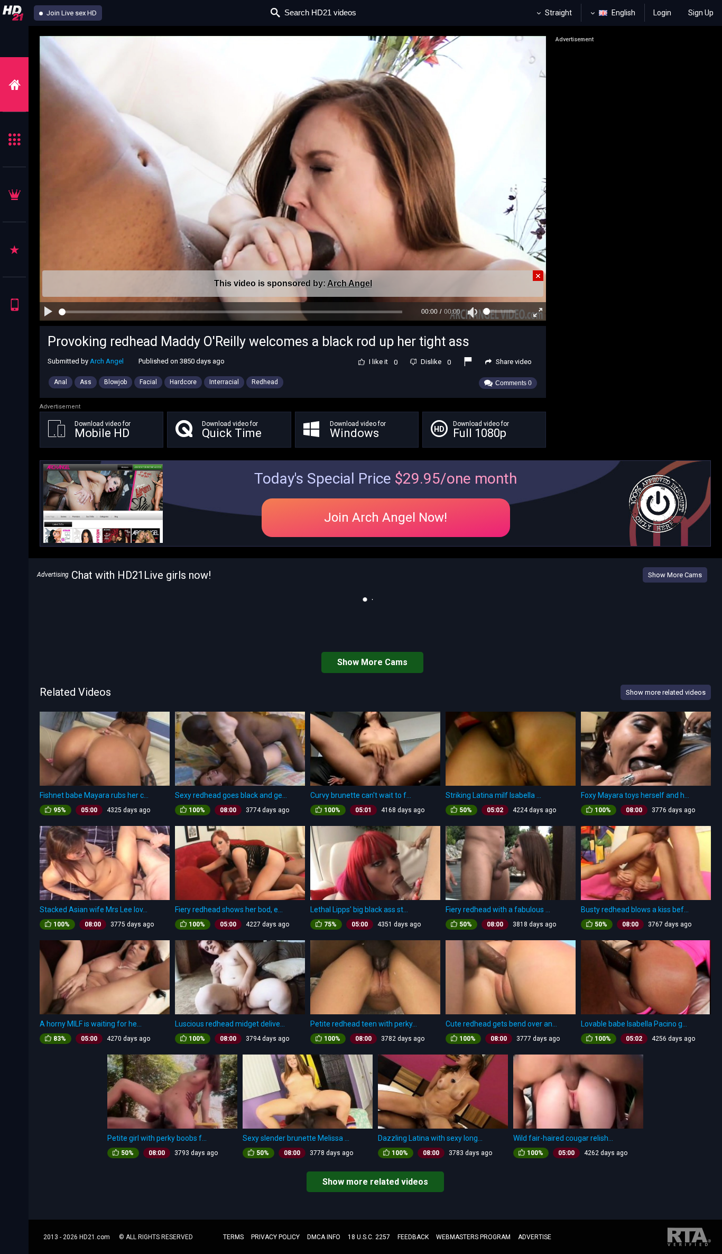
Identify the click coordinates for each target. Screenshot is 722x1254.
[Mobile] (14, 304)
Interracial (224, 382)
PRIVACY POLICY (275, 1237)
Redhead (265, 382)
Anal (60, 382)
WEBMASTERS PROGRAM (473, 1237)
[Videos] (14, 84)
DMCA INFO (323, 1237)
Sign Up (701, 12)
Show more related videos (375, 1182)
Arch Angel (349, 283)
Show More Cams (675, 575)
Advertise (534, 1237)
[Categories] (14, 139)
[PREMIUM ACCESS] (14, 194)
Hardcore (183, 382)
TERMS (233, 1237)
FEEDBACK (413, 1237)
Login (662, 12)
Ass (85, 382)
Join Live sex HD (71, 13)
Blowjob (115, 382)
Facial (148, 382)
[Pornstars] (14, 249)
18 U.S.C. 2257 (369, 1237)
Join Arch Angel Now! (385, 517)
